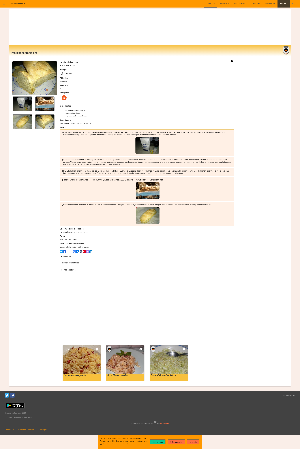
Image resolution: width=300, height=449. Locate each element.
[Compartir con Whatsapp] (67, 251)
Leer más (193, 442)
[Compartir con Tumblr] (81, 251)
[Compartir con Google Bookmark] (74, 251)
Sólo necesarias (176, 442)
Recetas (211, 4)
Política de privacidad (26, 430)
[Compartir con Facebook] (64, 251)
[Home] (17, 3)
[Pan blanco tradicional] (22, 104)
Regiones (224, 4)
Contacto (270, 4)
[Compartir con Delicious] (77, 251)
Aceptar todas (158, 442)
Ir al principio (289, 395)
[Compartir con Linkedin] (90, 251)
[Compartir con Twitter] (61, 251)
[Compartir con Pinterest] (84, 251)
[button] (4, 4)
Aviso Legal (42, 430)
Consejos (255, 4)
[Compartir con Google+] (71, 251)
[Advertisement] (150, 27)
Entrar (283, 4)
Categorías (239, 4)
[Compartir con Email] (87, 251)
